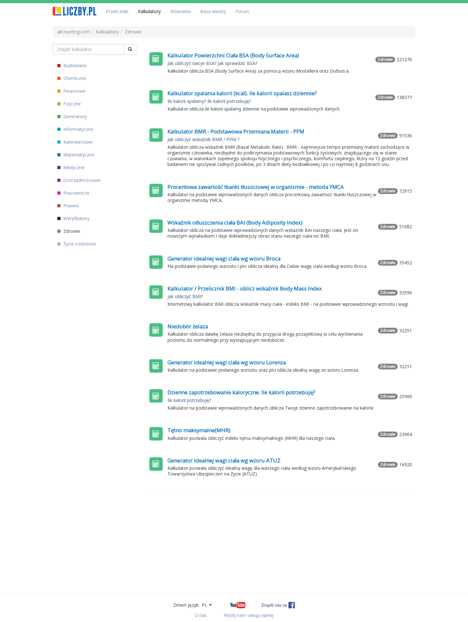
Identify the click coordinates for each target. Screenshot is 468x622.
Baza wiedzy (213, 11)
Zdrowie (71, 231)
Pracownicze (75, 193)
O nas (201, 615)
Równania (180, 11)
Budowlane (74, 65)
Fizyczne (71, 104)
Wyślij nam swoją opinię (248, 615)
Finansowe (74, 91)
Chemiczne (74, 78)
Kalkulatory (149, 11)
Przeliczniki (117, 11)
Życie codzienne (79, 244)
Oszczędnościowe (81, 180)
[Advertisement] (281, 542)
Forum (242, 11)
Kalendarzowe (77, 142)
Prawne (70, 206)
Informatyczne (77, 129)
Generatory (74, 116)
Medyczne (73, 167)
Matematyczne (78, 155)
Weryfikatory (75, 218)
